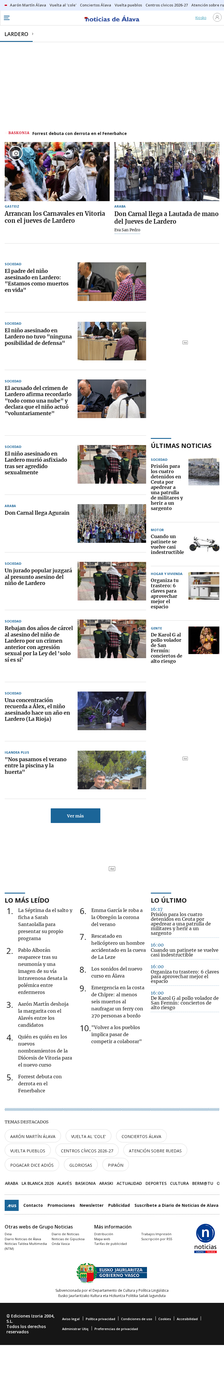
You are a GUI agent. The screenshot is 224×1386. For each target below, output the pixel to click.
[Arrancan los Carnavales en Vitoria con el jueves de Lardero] (57, 171)
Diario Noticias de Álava (23, 1239)
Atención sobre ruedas (155, 1151)
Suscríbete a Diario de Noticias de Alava (176, 1205)
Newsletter (92, 1205)
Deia (8, 1234)
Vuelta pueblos (27, 1151)
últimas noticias (181, 445)
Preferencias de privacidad (116, 1329)
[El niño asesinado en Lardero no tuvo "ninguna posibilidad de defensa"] (112, 341)
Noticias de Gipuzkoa (68, 1239)
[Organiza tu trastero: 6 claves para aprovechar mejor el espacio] (203, 593)
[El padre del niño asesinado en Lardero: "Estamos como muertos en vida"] (112, 281)
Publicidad (119, 1205)
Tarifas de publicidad (110, 1243)
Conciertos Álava (141, 1136)
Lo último (169, 900)
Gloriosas (80, 1165)
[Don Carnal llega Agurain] (112, 523)
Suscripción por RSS (156, 1239)
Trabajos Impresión (156, 1234)
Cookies (164, 1319)
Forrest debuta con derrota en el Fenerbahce (79, 133)
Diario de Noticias (65, 1234)
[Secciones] (6, 18)
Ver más (75, 816)
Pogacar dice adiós (32, 1165)
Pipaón (115, 1165)
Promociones (61, 1205)
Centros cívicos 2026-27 (87, 1151)
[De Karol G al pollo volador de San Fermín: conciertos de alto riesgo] (203, 648)
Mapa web (102, 1239)
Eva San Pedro (127, 230)
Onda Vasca (61, 1243)
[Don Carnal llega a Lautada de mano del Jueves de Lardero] (166, 171)
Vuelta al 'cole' (88, 1136)
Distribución (103, 1234)
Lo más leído (27, 900)
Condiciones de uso (136, 1319)
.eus (11, 1205)
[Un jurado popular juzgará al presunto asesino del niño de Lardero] (112, 581)
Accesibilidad (187, 1319)
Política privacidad (100, 1319)
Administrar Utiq (75, 1329)
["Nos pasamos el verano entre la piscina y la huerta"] (112, 770)
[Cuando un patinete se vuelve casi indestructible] (204, 544)
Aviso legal (71, 1319)
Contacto (33, 1205)
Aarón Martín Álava (32, 1136)
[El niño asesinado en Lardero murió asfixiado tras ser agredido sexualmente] (112, 464)
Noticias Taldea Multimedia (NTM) (26, 1246)
